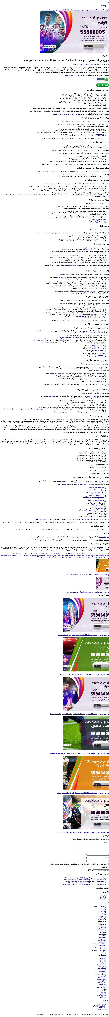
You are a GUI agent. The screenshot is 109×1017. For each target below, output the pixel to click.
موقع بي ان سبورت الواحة (72, 556)
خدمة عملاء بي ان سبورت (92, 396)
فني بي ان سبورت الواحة (42, 555)
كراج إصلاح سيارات (100, 974)
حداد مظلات (102, 945)
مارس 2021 (102, 899)
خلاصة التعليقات (101, 1007)
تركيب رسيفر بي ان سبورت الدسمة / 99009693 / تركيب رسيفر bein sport (85, 882)
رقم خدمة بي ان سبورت (99, 950)
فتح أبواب (103, 958)
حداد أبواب (103, 935)
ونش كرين (103, 997)
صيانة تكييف (102, 955)
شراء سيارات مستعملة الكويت (34, 408)
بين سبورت (94, 212)
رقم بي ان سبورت (62, 114)
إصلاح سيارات (102, 911)
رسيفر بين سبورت (92, 206)
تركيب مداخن (102, 924)
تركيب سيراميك (101, 922)
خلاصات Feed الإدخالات (99, 1006)
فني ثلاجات (102, 963)
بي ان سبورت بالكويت (94, 498)
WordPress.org (102, 1009)
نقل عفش (103, 994)
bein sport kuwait (104, 385)
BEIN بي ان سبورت (103, 55)
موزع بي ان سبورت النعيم (72, 75)
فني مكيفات (102, 971)
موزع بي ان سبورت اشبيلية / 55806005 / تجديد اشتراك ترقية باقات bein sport (83, 793)
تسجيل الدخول (101, 1004)
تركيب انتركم (102, 917)
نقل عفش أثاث (101, 995)
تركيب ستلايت (60, 232)
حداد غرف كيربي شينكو (99, 943)
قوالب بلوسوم (56, 1014)
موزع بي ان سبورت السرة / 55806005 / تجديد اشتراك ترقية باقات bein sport (83, 635)
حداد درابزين (102, 937)
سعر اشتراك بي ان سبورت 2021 (58, 555)
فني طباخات (102, 966)
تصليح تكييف (102, 926)
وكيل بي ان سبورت (98, 511)
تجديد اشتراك (80, 316)
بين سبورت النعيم (37, 553)
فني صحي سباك (101, 964)
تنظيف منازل (102, 932)
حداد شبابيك (102, 942)
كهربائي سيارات (101, 976)
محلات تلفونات (101, 979)
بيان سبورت (41, 519)
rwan (107, 64)
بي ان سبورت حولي (97, 516)
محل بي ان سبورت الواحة (13, 555)
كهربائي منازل (102, 977)
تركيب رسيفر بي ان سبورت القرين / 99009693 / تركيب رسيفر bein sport (85, 878)
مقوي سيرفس (101, 982)
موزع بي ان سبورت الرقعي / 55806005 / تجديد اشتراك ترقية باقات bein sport (83, 832)
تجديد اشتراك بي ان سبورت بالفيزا (96, 317)
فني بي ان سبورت (41, 340)
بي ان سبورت (95, 103)
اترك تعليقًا (76, 64)
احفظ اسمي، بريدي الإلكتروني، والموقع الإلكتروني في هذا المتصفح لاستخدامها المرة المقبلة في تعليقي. (78, 864)
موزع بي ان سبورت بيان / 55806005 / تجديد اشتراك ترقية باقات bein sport (84, 674)
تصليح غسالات (102, 929)
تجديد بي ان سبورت (98, 350)
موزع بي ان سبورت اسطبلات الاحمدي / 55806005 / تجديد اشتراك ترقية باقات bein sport (79, 753)
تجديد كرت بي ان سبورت (97, 353)
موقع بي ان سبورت (74, 114)
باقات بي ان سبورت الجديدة (61, 553)
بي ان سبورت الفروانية (102, 482)
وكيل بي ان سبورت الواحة (43, 556)
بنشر (104, 914)
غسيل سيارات (102, 956)
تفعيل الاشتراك (98, 335)
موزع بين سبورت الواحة (97, 556)
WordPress (40, 1014)
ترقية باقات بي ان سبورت (15, 553)
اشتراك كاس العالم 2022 (76, 553)
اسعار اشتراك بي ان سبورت (101, 553)
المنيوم (104, 913)
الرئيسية (103, 5)
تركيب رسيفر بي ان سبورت (57, 373)
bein (53, 374)
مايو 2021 (103, 895)
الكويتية (64, 484)
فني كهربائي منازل (100, 969)
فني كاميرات (102, 968)
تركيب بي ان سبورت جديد (98, 555)
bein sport (37, 338)
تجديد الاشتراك (95, 314)
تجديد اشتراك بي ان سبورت (96, 343)
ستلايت (104, 951)
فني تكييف (103, 961)
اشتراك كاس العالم (103, 537)
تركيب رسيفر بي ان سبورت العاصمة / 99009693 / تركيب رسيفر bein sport (85, 879)
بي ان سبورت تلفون (100, 222)
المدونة (104, 7)
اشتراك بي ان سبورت (95, 547)
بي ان (104, 221)
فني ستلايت (99, 134)
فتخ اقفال (103, 960)
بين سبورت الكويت (98, 503)
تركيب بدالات (102, 919)
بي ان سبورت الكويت (60, 481)
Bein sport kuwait (73, 255)
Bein (77, 251)
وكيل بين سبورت (101, 219)
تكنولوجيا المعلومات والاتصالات (80, 519)
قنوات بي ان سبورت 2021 (28, 555)
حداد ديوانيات (102, 940)
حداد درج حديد (102, 938)
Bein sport (84, 260)
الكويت (96, 1014)
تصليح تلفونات (102, 927)
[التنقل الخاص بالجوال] (108, 2)
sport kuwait (86, 249)
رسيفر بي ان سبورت (90, 291)
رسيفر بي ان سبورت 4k (73, 555)
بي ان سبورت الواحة (48, 553)
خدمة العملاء (51, 396)
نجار (104, 989)
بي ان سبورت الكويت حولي (93, 492)
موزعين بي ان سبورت (85, 556)
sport (56, 251)
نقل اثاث (103, 992)
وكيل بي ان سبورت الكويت (85, 484)
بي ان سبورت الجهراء (95, 488)
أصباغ (104, 909)
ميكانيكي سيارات (101, 987)
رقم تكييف (103, 948)
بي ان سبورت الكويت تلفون (95, 514)
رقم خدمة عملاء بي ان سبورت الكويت (93, 497)
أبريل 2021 (103, 897)
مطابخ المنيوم (102, 981)
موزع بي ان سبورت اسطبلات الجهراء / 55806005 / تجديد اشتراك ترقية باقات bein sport (79, 714)
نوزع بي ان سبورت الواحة (57, 556)
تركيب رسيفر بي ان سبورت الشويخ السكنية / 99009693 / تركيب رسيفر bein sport (83, 884)
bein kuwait (91, 266)
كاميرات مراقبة (101, 972)
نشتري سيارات (101, 990)
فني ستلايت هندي (64, 239)
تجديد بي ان (101, 351)
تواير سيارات (102, 934)
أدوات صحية (102, 908)
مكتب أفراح (102, 985)
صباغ (104, 953)
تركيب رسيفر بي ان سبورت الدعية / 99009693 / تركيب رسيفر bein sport (85, 881)
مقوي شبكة (102, 984)
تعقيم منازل (102, 930)
